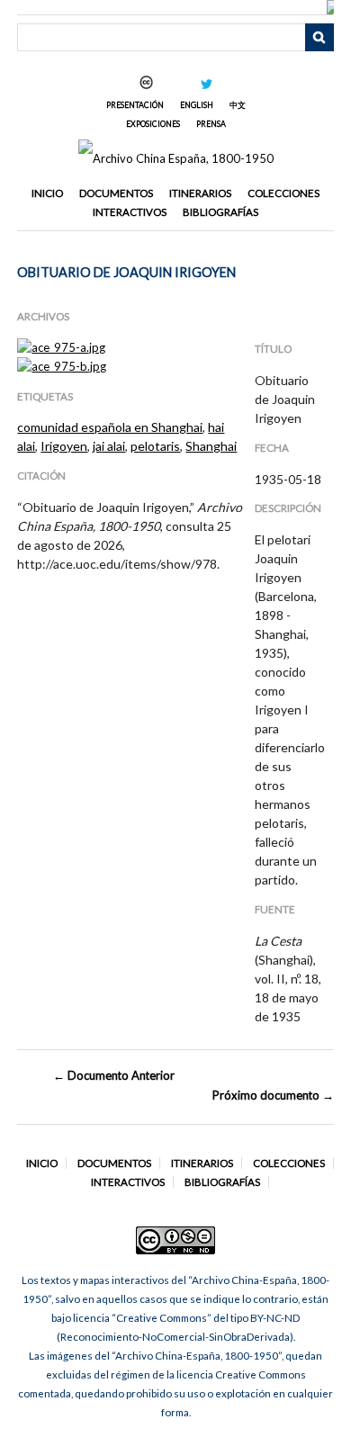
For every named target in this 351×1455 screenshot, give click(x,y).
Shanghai (211, 446)
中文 (238, 105)
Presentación (135, 105)
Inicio (47, 193)
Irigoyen (63, 446)
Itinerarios (200, 193)
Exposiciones (153, 124)
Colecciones (284, 193)
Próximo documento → (272, 1095)
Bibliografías (220, 212)
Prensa (211, 124)
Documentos (116, 193)
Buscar (319, 37)
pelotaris (155, 446)
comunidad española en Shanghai (109, 427)
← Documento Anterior (114, 1075)
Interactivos (129, 212)
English (196, 105)
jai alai (109, 446)
